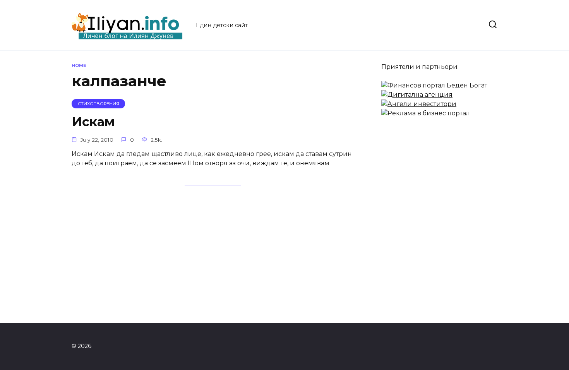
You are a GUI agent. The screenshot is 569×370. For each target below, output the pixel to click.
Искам (93, 121)
